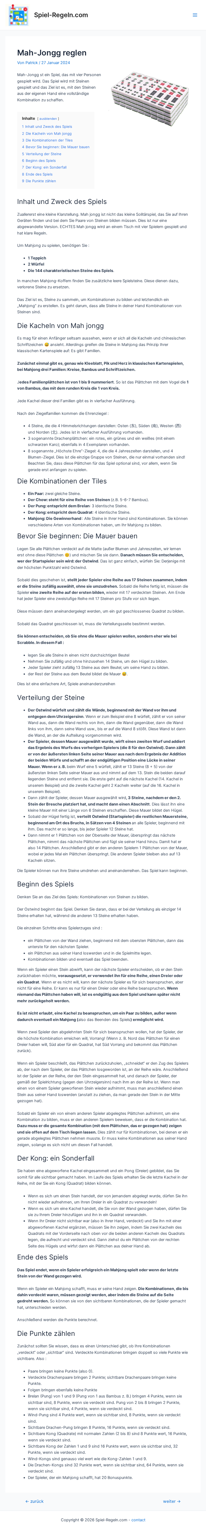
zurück (34, 1501)
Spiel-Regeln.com (61, 15)
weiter (172, 1501)
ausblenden (48, 119)
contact (138, 1520)
